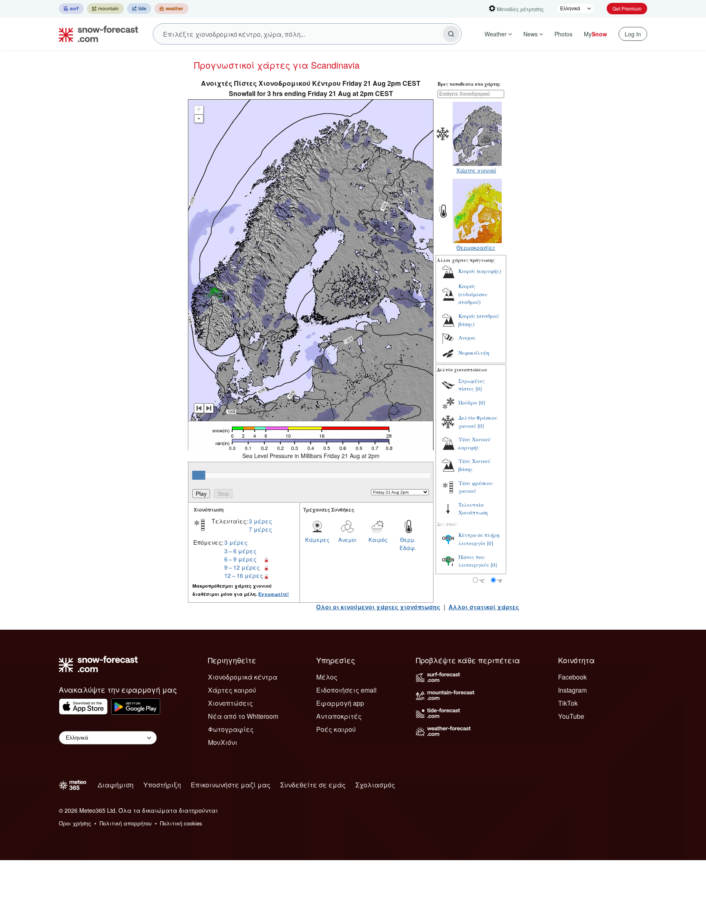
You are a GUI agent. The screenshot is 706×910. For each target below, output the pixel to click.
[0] (479, 388)
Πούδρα (467, 402)
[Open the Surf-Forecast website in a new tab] (71, 8)
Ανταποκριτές (339, 716)
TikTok (568, 703)
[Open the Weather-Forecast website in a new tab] (171, 8)
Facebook (572, 677)
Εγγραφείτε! (273, 594)
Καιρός (378, 539)
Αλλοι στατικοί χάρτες (484, 607)
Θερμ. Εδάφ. (408, 544)
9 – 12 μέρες (242, 567)
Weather (496, 34)
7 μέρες (260, 529)
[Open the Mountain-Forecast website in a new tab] (105, 8)
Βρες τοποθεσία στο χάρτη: (469, 83)
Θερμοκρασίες (475, 247)
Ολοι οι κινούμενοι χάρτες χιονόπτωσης (378, 607)
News (530, 34)
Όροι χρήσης (75, 823)
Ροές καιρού (336, 729)
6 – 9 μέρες (240, 559)
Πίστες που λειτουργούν (473, 561)
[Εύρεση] (451, 34)
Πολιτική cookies (181, 823)
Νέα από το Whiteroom (243, 716)
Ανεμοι (347, 539)
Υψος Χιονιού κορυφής (474, 443)
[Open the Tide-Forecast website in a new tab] (139, 8)
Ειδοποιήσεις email (346, 690)
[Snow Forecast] (96, 34)
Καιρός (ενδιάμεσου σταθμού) (472, 294)
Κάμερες (317, 539)
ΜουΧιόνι (222, 742)
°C (482, 580)
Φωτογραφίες (231, 729)
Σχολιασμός (375, 784)
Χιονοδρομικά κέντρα (242, 677)
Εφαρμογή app (340, 703)
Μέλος (326, 677)
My (595, 34)
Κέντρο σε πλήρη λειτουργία (479, 539)
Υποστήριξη (162, 784)
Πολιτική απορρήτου (126, 823)
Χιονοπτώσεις (230, 703)
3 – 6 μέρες (240, 551)
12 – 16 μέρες (243, 575)
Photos (563, 34)
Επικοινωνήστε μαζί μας (230, 784)
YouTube (571, 716)
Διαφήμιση (116, 784)
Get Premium (626, 8)
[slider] (198, 475)
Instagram (572, 690)
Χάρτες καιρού (232, 690)
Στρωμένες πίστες (471, 385)
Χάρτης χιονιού (476, 170)
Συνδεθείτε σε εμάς (313, 784)
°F (499, 580)
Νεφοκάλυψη (473, 352)
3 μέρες (260, 521)
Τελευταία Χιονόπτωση (473, 508)
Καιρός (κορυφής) (479, 271)
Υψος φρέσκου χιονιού (475, 487)
